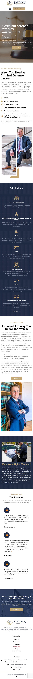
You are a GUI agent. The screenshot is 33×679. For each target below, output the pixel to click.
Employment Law (16, 651)
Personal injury (16, 644)
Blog (16, 648)
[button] (10, 9)
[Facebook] (16, 677)
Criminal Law (16, 646)
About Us (16, 639)
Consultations (16, 641)
